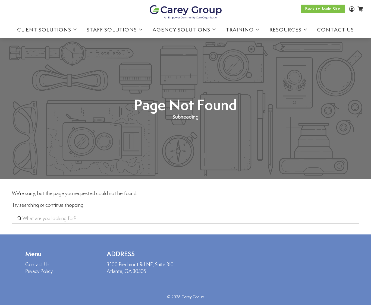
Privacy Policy (39, 271)
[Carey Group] (186, 12)
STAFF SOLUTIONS (112, 29)
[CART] (360, 9)
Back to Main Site (322, 9)
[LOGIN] (351, 10)
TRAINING (240, 29)
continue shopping (64, 205)
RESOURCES (285, 29)
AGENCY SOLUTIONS (181, 29)
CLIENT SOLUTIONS (44, 29)
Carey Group (192, 296)
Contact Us (37, 264)
